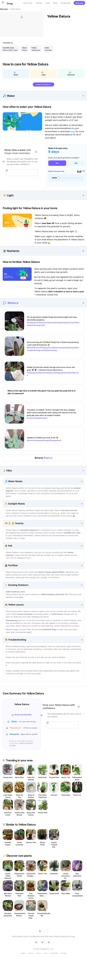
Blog (55, 3)
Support (23, 953)
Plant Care (27, 3)
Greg (72, 131)
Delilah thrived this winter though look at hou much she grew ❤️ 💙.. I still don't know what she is (53, 371)
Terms (45, 953)
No (57, 163)
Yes (76, 163)
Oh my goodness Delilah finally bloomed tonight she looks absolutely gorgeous (53, 321)
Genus (24, 48)
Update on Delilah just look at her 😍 (44, 438)
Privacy (38, 953)
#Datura (13, 303)
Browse (43, 457)
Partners (31, 953)
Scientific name (8, 48)
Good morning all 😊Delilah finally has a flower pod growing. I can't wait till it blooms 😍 (53, 346)
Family (34, 48)
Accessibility (54, 953)
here (21, 597)
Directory (63, 953)
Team (47, 3)
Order (47, 48)
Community (65, 3)
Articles (38, 3)
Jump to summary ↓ (43, 84)
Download (79, 3)
